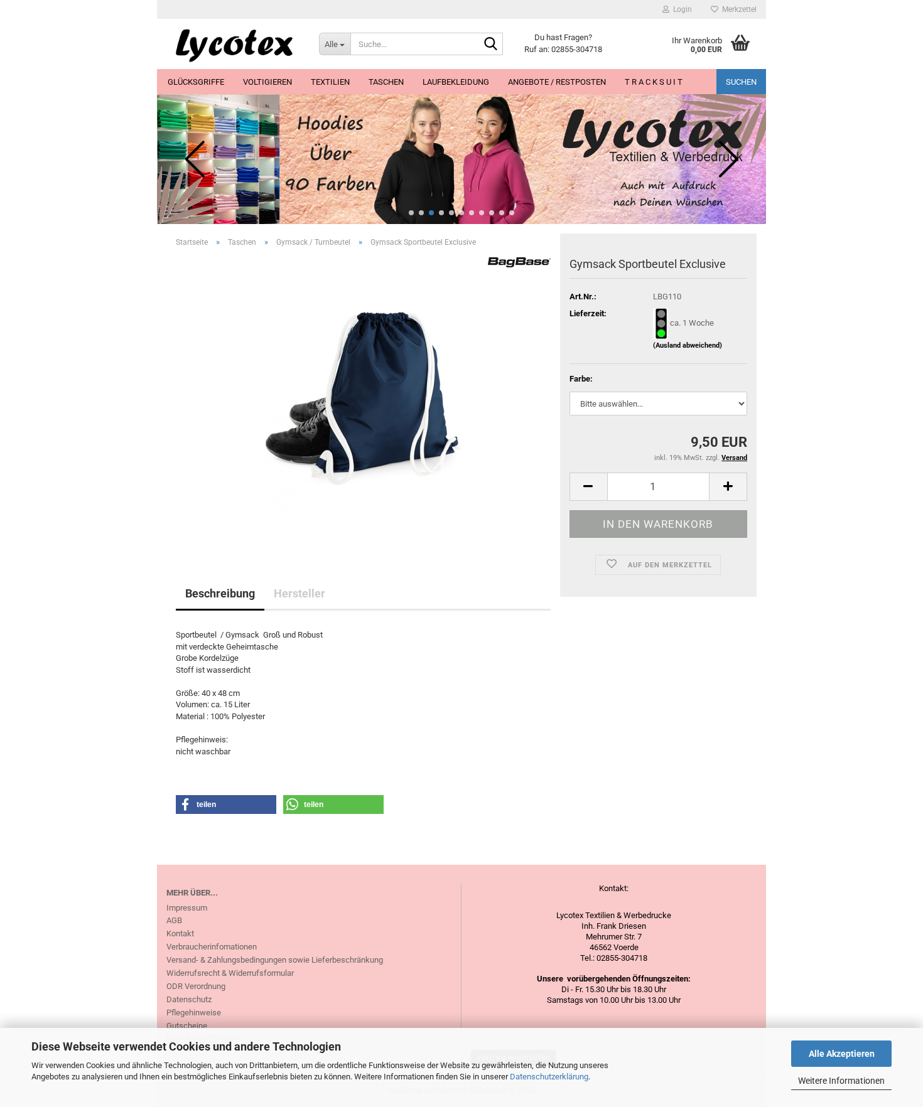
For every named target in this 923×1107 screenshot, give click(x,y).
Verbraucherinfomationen (211, 946)
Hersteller (299, 593)
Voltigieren (267, 82)
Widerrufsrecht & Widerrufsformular (230, 973)
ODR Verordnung (195, 986)
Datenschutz (189, 999)
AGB (174, 920)
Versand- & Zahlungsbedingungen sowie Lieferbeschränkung (274, 960)
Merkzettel (737, 9)
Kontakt (180, 933)
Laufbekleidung (456, 82)
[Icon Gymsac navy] (363, 398)
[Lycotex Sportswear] (233, 44)
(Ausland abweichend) (687, 345)
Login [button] (680, 9)
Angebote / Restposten (557, 82)
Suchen (741, 82)
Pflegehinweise (193, 1012)
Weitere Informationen (841, 1081)
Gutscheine (186, 1025)
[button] (411, 212)
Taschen (386, 82)
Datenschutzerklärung (549, 1076)
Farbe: (581, 378)
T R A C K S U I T (654, 82)
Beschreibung (220, 593)
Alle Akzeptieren (842, 1054)
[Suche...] (491, 44)
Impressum (186, 907)
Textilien (330, 82)
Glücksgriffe (196, 82)
